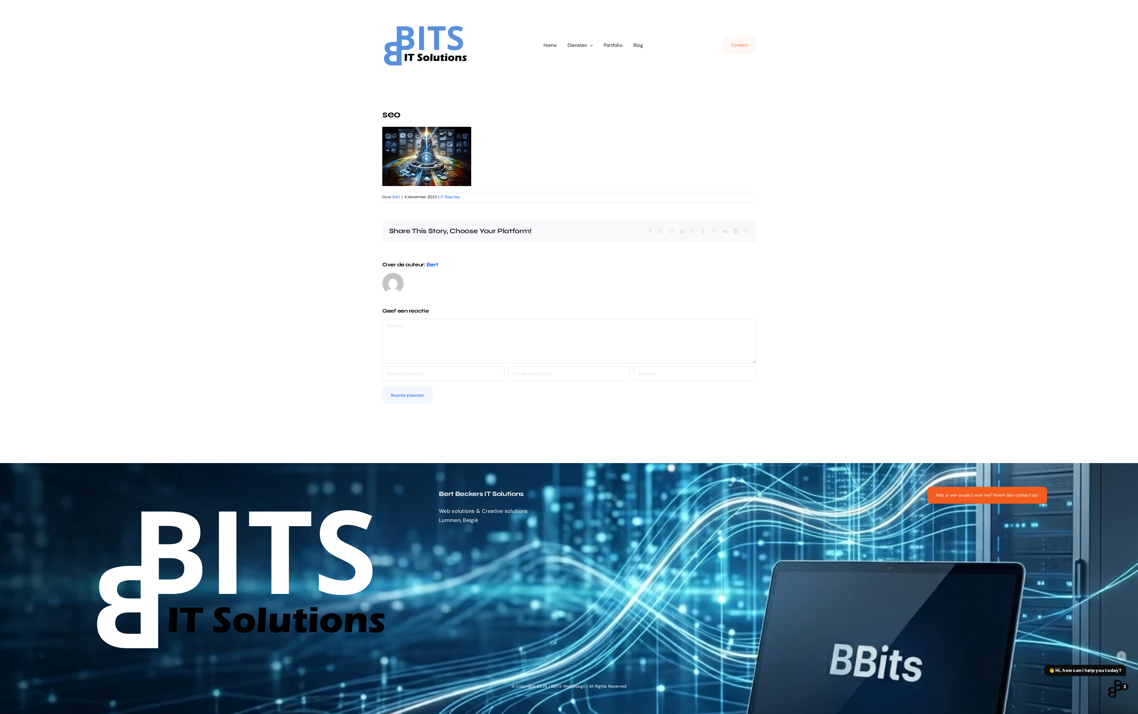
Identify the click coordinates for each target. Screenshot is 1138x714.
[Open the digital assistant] (1115, 688)
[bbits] (426, 21)
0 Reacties (450, 196)
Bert (396, 196)
